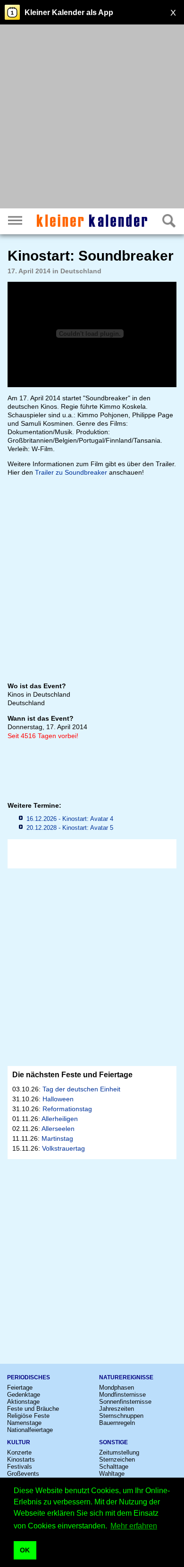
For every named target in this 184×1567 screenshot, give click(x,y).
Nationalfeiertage (30, 1429)
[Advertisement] (92, 117)
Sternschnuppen (121, 1415)
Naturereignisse (126, 1377)
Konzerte (19, 1452)
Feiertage (20, 1387)
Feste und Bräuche (33, 1408)
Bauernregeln (117, 1422)
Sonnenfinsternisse (125, 1401)
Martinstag (57, 1138)
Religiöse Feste (28, 1415)
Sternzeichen (117, 1459)
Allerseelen (58, 1128)
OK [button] (25, 1550)
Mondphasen (116, 1387)
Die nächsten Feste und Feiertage (72, 1075)
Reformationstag (67, 1109)
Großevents (23, 1473)
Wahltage (112, 1473)
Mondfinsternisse (122, 1394)
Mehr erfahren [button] (133, 1526)
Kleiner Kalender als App (69, 12)
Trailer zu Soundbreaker (71, 472)
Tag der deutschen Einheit (81, 1089)
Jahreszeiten (116, 1408)
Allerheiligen (60, 1118)
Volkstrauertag (63, 1148)
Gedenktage (23, 1394)
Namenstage (24, 1422)
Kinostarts (21, 1459)
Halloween (58, 1099)
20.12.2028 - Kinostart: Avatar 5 (69, 827)
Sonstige (113, 1442)
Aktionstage (23, 1401)
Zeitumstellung (119, 1452)
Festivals (19, 1466)
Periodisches (28, 1377)
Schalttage (113, 1466)
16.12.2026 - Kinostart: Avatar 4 (69, 818)
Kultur (18, 1442)
